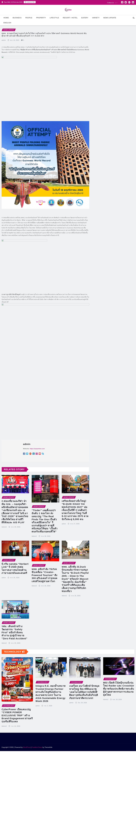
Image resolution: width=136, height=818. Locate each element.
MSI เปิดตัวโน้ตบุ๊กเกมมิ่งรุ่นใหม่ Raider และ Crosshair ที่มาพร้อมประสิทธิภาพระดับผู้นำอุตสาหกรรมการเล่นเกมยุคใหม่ (118, 688)
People (28, 18)
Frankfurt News (37, 747)
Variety (96, 18)
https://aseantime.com (37, 448)
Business (17, 18)
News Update (109, 18)
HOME (6, 18)
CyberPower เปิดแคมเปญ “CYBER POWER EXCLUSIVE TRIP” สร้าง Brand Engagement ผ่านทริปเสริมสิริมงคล (17, 715)
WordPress (26, 747)
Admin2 (4, 527)
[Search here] (133, 18)
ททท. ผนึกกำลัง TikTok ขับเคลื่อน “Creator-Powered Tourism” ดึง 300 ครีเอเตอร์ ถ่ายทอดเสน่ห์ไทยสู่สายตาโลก (44, 575)
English (7, 23)
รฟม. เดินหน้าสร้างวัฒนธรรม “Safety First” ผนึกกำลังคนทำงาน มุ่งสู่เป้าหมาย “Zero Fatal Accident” (14, 632)
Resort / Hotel (70, 18)
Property (41, 18)
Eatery (84, 18)
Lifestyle (54, 18)
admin (4, 40)
